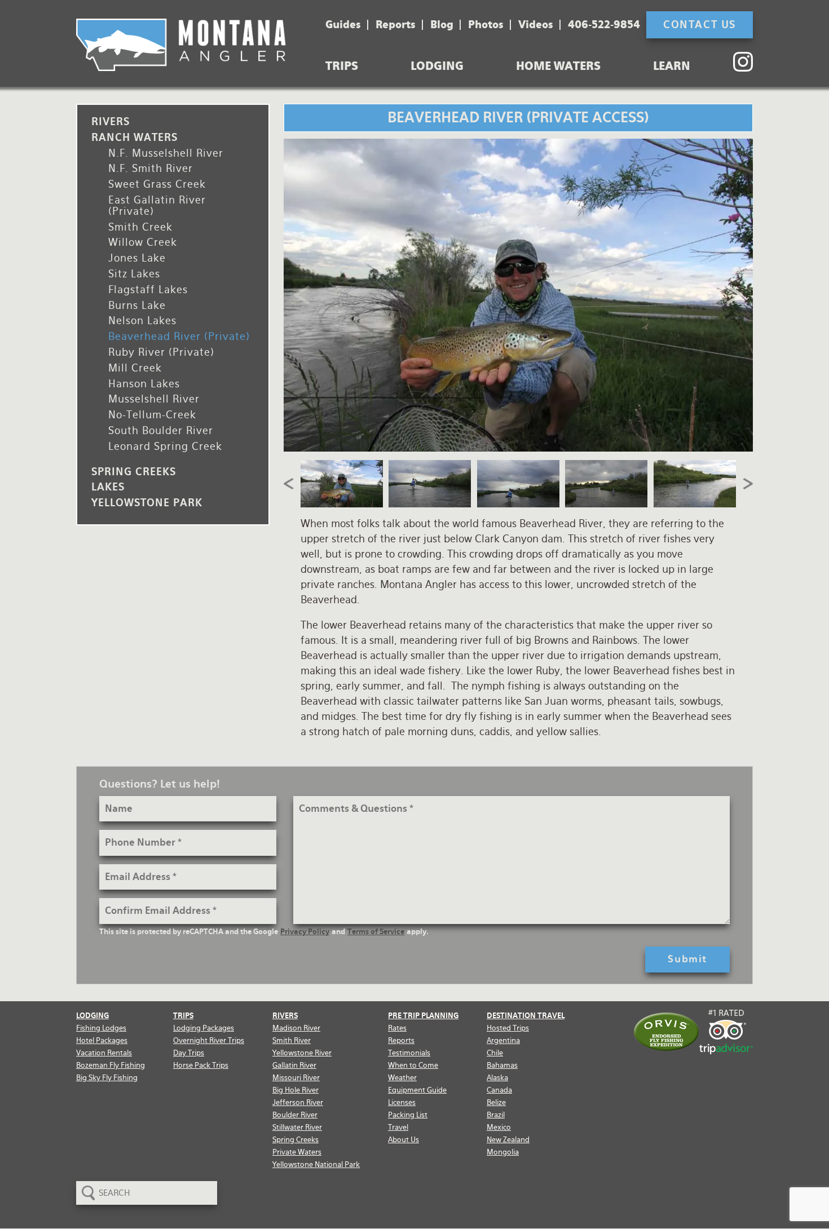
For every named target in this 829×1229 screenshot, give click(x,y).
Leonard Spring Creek (165, 446)
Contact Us (699, 24)
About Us (403, 1139)
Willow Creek (142, 242)
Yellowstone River (302, 1053)
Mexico (499, 1127)
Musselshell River (154, 399)
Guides (343, 25)
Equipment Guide (417, 1090)
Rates (397, 1028)
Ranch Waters (134, 137)
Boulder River (295, 1115)
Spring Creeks (133, 472)
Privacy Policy (304, 931)
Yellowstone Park (146, 503)
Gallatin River (294, 1065)
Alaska (497, 1077)
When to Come (413, 1065)
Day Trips (188, 1053)
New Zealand (508, 1139)
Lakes (108, 487)
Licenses (402, 1102)
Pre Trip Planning (423, 1015)
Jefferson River (297, 1102)
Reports (396, 25)
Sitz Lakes (134, 274)
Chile (495, 1053)
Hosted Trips (508, 1028)
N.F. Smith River (150, 168)
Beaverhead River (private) (179, 336)
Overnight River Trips (208, 1040)
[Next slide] (733, 295)
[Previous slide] (303, 295)
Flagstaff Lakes (148, 289)
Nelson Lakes (142, 320)
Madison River (296, 1028)
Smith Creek (140, 227)
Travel (398, 1127)
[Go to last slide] (289, 483)
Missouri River (296, 1077)
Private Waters (296, 1152)
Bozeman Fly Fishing (110, 1065)
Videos (535, 25)
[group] (518, 295)
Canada (499, 1090)
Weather (402, 1077)
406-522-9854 (604, 25)
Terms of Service (375, 931)
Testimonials (409, 1053)
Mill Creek (135, 368)
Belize (496, 1102)
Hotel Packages (101, 1040)
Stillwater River (297, 1127)
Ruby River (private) (161, 352)
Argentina (503, 1040)
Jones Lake (137, 258)
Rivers (110, 121)
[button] (342, 483)
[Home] (181, 45)
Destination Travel (526, 1015)
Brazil (496, 1115)
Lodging (437, 66)
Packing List (407, 1115)
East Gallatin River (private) (157, 205)
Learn (671, 66)
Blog (441, 25)
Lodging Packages (203, 1028)
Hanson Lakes (144, 384)
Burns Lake (137, 305)
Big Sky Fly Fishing (107, 1077)
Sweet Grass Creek (157, 184)
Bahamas (502, 1065)
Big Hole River (295, 1090)
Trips (341, 66)
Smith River (291, 1040)
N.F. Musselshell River (165, 153)
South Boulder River (160, 430)
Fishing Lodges (101, 1028)
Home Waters (558, 66)
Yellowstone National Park (316, 1164)
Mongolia (503, 1152)
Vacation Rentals (104, 1053)
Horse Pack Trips (200, 1065)
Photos (486, 25)
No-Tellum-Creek (152, 415)
